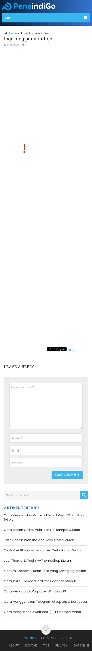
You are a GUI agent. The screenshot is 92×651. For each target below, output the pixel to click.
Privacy (61, 645)
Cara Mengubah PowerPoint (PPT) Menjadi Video (42, 612)
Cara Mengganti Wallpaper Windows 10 (35, 591)
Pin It (70, 349)
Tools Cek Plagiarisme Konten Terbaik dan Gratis (42, 550)
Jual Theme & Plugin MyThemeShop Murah (37, 560)
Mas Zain (13, 45)
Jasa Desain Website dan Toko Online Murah (39, 540)
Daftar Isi (81, 645)
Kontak (31, 645)
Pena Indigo (29, 638)
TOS (46, 645)
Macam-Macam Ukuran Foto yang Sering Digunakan (45, 571)
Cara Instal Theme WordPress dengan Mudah (40, 581)
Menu (9, 17)
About (14, 645)
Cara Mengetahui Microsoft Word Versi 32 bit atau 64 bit (44, 517)
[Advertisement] (46, 95)
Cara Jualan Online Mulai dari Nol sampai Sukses (42, 530)
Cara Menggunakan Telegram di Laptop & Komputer (45, 601)
